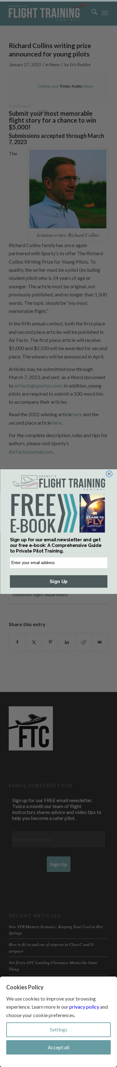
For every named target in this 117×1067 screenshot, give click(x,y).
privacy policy (84, 1007)
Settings (58, 1029)
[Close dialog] (109, 474)
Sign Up (59, 581)
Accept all (58, 1047)
